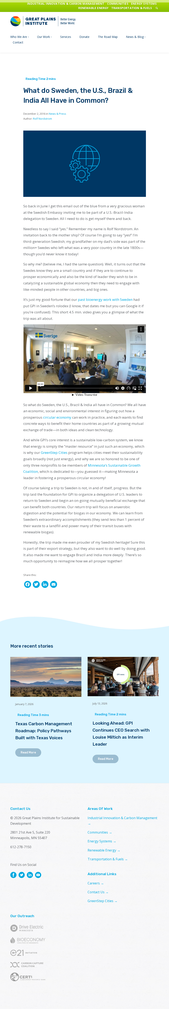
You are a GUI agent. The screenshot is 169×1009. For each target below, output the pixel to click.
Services (65, 37)
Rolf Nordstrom (42, 118)
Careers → (96, 883)
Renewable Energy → (104, 850)
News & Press (57, 114)
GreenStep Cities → (102, 901)
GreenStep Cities (54, 452)
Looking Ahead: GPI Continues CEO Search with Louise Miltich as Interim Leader (121, 734)
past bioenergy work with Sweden (105, 299)
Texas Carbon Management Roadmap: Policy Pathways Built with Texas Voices (43, 730)
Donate (84, 37)
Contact (18, 42)
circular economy (57, 417)
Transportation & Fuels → (108, 859)
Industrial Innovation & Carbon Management (65, 4)
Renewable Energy (93, 8)
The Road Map (108, 37)
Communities (117, 4)
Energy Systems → (102, 841)
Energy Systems (144, 4)
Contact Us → (98, 892)
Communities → (100, 832)
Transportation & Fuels (131, 8)
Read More (28, 752)
